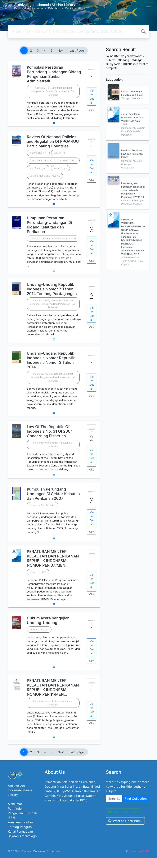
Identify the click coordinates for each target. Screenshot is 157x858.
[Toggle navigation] (148, 6)
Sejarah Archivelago (22, 836)
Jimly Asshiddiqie (39, 629)
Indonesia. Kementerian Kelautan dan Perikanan (53, 444)
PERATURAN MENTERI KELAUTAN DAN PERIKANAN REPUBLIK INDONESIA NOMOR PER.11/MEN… (53, 687)
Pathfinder (15, 808)
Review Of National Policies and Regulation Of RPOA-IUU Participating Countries (53, 141)
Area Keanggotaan (21, 822)
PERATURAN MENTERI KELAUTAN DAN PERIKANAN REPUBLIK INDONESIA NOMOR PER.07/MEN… (53, 558)
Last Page (77, 50)
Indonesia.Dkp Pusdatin (42, 505)
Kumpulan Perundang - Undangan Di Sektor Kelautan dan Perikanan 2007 (53, 494)
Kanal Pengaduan (20, 831)
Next (61, 50)
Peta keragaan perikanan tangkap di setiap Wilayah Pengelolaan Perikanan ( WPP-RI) (133, 190)
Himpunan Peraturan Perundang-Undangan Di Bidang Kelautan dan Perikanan (49, 225)
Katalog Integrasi (20, 827)
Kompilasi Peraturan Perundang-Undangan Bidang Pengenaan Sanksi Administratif (54, 74)
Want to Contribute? (127, 821)
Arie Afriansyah (38, 168)
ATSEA (57, 152)
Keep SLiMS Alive (125, 812)
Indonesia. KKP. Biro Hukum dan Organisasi (53, 238)
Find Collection (136, 798)
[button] (54, 123)
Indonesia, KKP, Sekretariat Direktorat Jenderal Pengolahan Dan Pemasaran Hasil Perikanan (53, 304)
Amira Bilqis (60, 168)
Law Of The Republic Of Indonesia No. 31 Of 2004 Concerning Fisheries (50, 431)
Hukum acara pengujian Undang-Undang (48, 620)
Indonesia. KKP (38, 572)
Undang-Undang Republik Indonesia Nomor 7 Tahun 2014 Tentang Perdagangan (52, 289)
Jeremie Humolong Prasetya (45, 175)
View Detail (91, 96)
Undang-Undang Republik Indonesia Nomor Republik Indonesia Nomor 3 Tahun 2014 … (51, 360)
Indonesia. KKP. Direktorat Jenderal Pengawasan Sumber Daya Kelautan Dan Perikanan (53, 91)
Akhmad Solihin (38, 152)
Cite (91, 110)
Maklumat (15, 804)
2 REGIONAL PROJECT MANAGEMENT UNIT (53, 160)
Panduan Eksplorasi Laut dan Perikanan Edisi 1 (132, 154)
